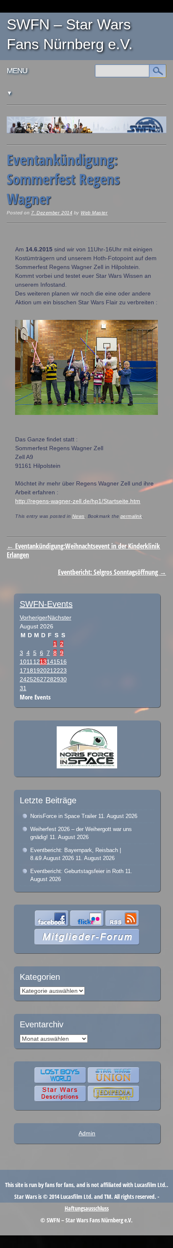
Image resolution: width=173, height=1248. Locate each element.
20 (43, 670)
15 (56, 661)
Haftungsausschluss (87, 1208)
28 (50, 679)
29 (56, 679)
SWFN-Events (46, 604)
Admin (87, 1133)
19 (36, 670)
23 (63, 670)
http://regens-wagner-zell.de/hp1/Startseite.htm (77, 501)
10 (23, 661)
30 (63, 679)
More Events (35, 697)
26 (36, 679)
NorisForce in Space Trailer (63, 816)
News (78, 516)
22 (56, 670)
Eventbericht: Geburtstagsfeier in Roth (76, 871)
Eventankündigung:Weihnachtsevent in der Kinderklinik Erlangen (83, 550)
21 (50, 670)
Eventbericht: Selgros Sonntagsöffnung (112, 572)
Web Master (94, 212)
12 (36, 661)
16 (63, 661)
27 (43, 679)
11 (29, 661)
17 (23, 670)
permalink (131, 516)
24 (23, 679)
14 (50, 661)
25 (29, 679)
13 (43, 661)
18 (29, 670)
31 (23, 688)
